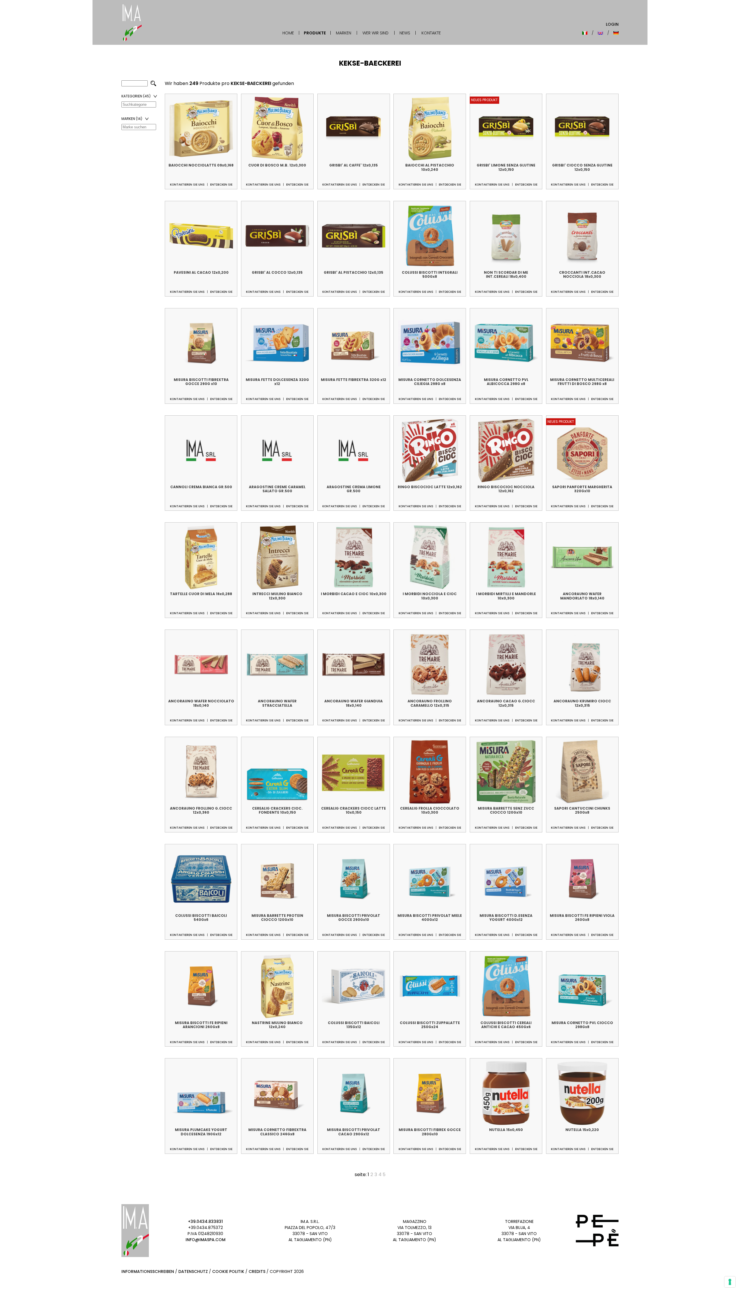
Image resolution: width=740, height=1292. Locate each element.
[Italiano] (584, 33)
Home (288, 33)
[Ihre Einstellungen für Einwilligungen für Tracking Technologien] (729, 1281)
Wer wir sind (375, 33)
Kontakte (431, 33)
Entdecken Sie (221, 184)
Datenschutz (193, 1271)
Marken (343, 33)
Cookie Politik (228, 1271)
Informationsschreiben (147, 1271)
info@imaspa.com (205, 1240)
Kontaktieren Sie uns (187, 184)
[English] (600, 33)
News (404, 33)
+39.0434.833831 (205, 1221)
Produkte (315, 33)
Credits (257, 1271)
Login (612, 24)
